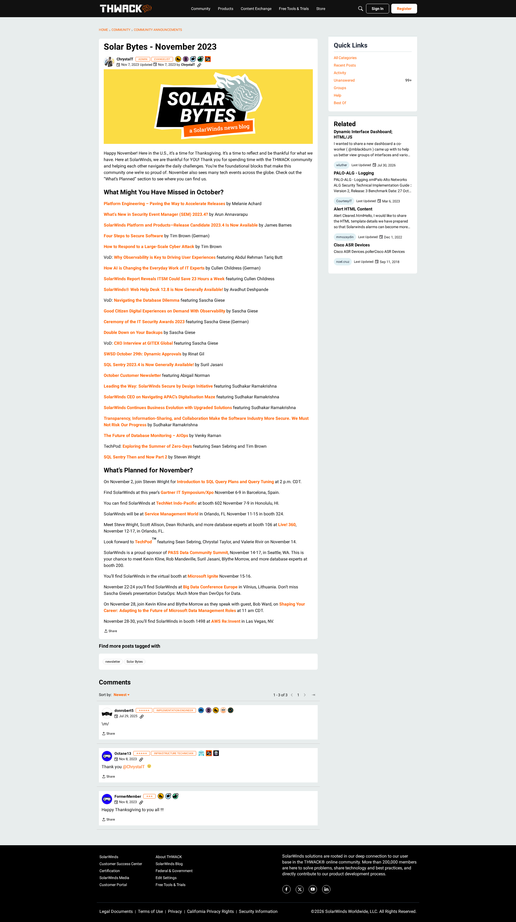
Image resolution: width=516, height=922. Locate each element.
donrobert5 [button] (124, 710)
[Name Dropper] (186, 59)
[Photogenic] (201, 710)
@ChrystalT (134, 766)
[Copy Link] (199, 64)
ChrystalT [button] (125, 59)
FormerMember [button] (127, 796)
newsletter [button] (112, 662)
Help (337, 95)
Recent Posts (345, 65)
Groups (340, 88)
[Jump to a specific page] (313, 695)
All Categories (345, 58)
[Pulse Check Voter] (231, 710)
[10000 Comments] (168, 796)
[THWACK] (126, 8)
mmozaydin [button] (345, 237)
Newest (120, 695)
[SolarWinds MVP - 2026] (223, 710)
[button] (109, 61)
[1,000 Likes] (201, 59)
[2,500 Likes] (176, 796)
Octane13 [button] (122, 753)
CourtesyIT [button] (344, 201)
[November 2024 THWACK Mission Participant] (216, 753)
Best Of (340, 103)
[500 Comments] (193, 59)
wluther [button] (341, 165)
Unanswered (373, 80)
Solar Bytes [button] (135, 662)
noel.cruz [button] (342, 262)
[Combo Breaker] (178, 59)
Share (110, 631)
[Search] (361, 8)
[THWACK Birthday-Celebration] (208, 59)
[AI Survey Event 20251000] (201, 753)
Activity (340, 73)
